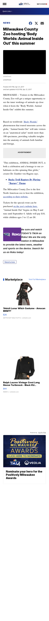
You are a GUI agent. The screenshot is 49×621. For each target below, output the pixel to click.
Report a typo (10, 262)
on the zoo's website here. (25, 206)
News (6, 23)
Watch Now (41, 4)
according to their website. (15, 196)
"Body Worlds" (30, 121)
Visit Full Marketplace (37, 279)
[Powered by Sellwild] (42, 433)
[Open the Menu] (4, 4)
